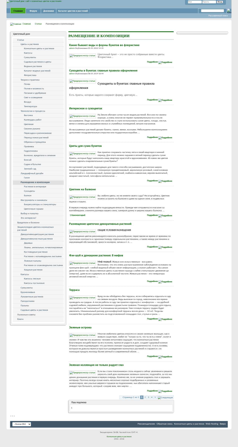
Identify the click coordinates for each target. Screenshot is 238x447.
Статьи (38, 24)
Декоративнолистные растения (37, 239)
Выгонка (28, 115)
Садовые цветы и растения (34, 310)
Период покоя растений (36, 137)
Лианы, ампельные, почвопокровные (43, 247)
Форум (33, 11)
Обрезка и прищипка (35, 142)
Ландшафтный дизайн (32, 173)
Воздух (27, 102)
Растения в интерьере (35, 186)
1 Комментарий (77, 215)
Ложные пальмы (32, 261)
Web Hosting (212, 424)
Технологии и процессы (33, 111)
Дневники (48, 11)
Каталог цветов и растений (73, 11)
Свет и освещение (33, 97)
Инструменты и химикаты (34, 200)
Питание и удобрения (35, 93)
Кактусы (28, 53)
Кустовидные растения (35, 252)
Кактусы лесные (32, 279)
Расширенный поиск (218, 15)
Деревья (28, 243)
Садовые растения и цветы (37, 62)
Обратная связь (165, 424)
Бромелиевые (28, 292)
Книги (20, 319)
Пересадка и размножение (38, 133)
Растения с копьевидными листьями (43, 256)
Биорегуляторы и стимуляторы (40, 204)
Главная (18, 11)
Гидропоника (31, 151)
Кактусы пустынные (34, 283)
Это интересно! (28, 218)
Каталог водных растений (37, 71)
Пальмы (25, 305)
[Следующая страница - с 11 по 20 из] (165, 397)
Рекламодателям (146, 424)
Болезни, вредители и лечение (39, 155)
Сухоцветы (29, 191)
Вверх (223, 424)
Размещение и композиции (35, 182)
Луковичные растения (32, 297)
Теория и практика (30, 80)
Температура (30, 106)
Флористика (30, 75)
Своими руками (32, 129)
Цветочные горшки (33, 209)
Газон (27, 178)
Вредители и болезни (28, 222)
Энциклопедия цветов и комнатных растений (35, 228)
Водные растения (33, 66)
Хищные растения (33, 270)
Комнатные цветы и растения (39, 48)
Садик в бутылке (32, 164)
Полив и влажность (34, 88)
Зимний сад (30, 169)
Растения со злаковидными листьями (43, 265)
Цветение (28, 124)
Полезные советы (26, 315)
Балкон (27, 195)
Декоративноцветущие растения (37, 234)
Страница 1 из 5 (131, 397)
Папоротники (27, 301)
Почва (27, 84)
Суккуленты (30, 57)
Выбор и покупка (29, 213)
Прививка (29, 146)
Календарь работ (32, 120)
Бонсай (27, 160)
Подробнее (152, 62)
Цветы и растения (30, 44)
